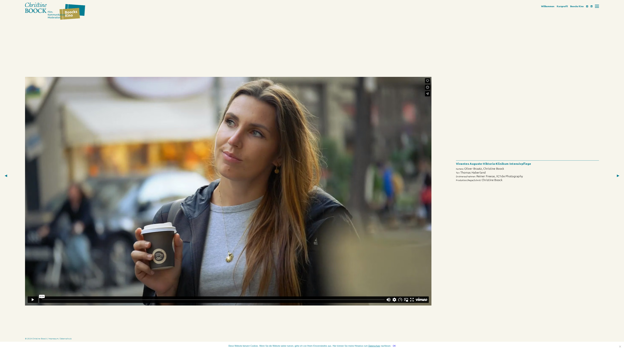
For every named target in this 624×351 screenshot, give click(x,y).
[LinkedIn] (591, 6)
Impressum (53, 338)
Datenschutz (66, 338)
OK (394, 345)
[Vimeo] (587, 6)
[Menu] (596, 6)
